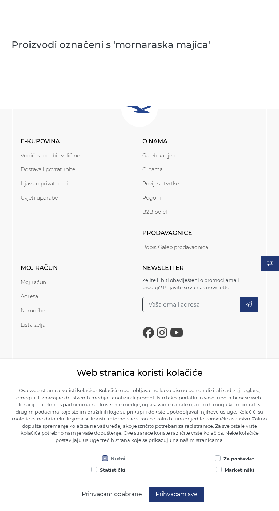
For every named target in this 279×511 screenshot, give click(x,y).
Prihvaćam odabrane (112, 494)
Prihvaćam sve (176, 494)
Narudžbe (33, 310)
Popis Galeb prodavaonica (175, 247)
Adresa (29, 296)
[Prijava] (249, 304)
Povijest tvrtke (160, 183)
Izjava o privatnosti (44, 183)
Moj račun (33, 282)
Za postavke (238, 459)
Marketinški (239, 470)
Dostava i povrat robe (48, 169)
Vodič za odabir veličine (50, 155)
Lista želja (33, 325)
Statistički (112, 470)
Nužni (118, 459)
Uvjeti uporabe (39, 198)
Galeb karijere (159, 155)
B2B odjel (154, 212)
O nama (152, 169)
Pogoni (151, 198)
